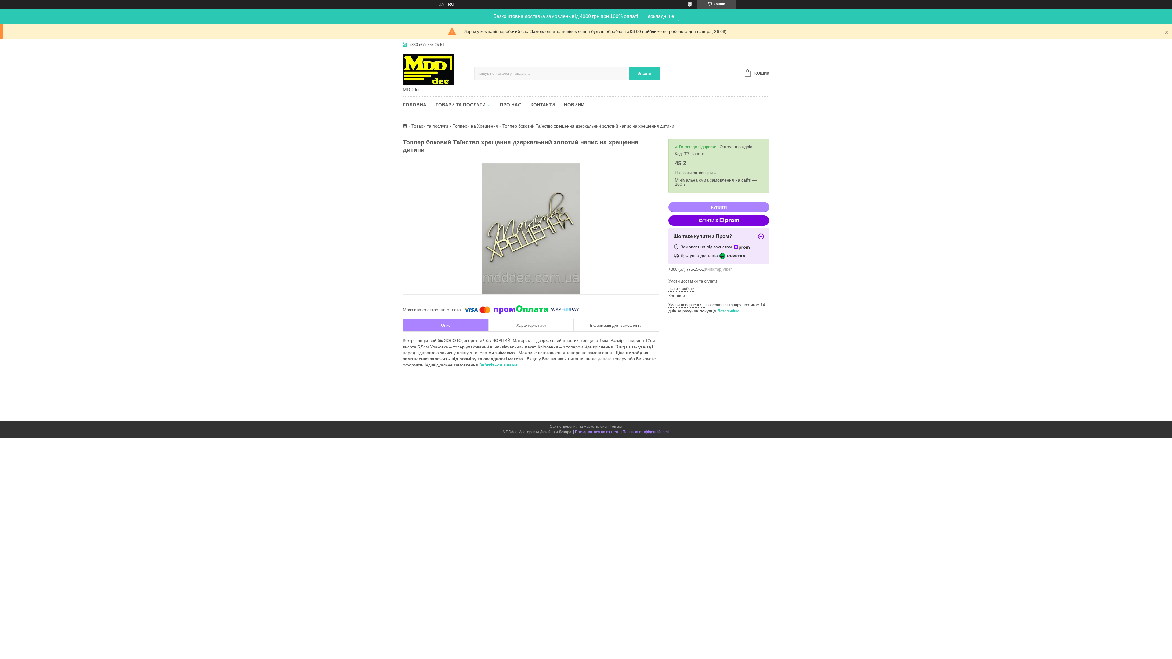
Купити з (708, 220)
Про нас (510, 105)
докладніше (661, 16)
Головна (414, 105)
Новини (574, 105)
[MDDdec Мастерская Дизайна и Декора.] (438, 69)
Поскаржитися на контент (597, 432)
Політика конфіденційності (646, 432)
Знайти (644, 73)
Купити (719, 207)
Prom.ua (615, 426)
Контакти (542, 105)
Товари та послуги (461, 105)
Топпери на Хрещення (475, 126)
